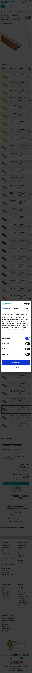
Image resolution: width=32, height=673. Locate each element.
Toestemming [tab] (6, 308)
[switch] (27, 343)
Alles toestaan (16, 362)
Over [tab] (26, 308)
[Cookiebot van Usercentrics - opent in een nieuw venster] (23, 304)
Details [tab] (16, 308)
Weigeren (16, 367)
